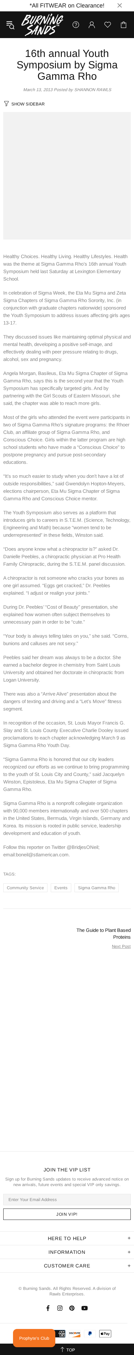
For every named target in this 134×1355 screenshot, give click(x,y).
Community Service (25, 887)
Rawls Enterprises (66, 1294)
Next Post (121, 946)
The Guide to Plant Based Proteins (103, 933)
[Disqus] (67, 1048)
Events (61, 887)
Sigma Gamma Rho (96, 887)
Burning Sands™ (42, 24)
